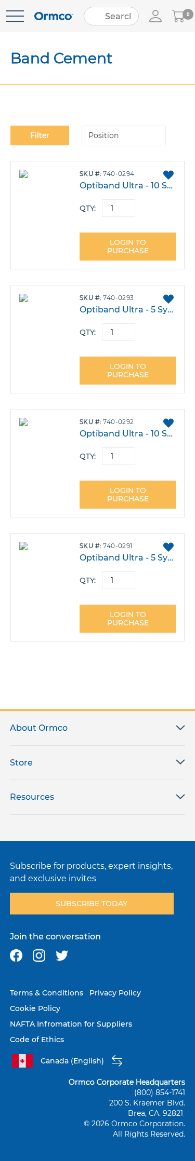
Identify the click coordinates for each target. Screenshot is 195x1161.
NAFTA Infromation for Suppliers (71, 1024)
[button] (168, 175)
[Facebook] (16, 955)
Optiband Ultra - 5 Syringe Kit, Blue (127, 310)
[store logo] (53, 16)
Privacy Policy (115, 993)
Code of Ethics (37, 1039)
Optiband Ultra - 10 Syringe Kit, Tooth (127, 434)
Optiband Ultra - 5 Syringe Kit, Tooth (127, 558)
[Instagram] (39, 955)
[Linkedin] (85, 955)
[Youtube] (107, 955)
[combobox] (111, 16)
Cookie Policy (35, 1008)
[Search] (95, 16)
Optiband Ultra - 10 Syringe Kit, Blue (127, 185)
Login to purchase (128, 246)
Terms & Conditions (46, 993)
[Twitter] (62, 955)
